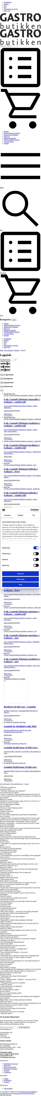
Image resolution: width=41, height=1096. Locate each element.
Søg (1, 230)
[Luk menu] (13, 320)
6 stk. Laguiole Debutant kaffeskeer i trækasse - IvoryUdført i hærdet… (22, 470)
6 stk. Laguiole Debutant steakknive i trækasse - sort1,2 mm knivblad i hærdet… (22, 660)
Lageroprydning (9, 141)
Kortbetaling (7, 2)
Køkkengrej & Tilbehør (11, 135)
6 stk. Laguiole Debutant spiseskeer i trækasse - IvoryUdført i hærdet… (22, 589)
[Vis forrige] (1, 786)
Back (2, 375)
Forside (6, 1078)
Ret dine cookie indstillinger (28, 1092)
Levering (6, 1070)
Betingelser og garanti (10, 1069)
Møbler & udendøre (10, 138)
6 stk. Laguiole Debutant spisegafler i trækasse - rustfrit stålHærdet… (22, 400)
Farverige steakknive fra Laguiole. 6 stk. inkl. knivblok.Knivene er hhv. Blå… (20, 729)
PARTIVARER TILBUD (11, 140)
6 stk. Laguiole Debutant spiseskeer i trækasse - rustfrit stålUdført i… (21, 613)
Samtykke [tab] (7, 515)
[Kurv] (20, 128)
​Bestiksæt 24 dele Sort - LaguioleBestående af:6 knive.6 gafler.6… (21, 694)
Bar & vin (7, 136)
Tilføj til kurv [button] (8, 414)
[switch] (36, 553)
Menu (2, 187)
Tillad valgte (20, 579)
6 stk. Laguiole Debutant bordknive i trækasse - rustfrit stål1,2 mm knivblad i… (22, 449)
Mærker (6, 131)
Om (5, 7)
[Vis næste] (2, 786)
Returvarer (7, 11)
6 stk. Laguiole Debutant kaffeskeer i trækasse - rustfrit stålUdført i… (21, 494)
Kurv (1, 315)
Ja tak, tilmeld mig (24, 1027)
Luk (2, 390)
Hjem (1, 350)
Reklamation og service (11, 9)
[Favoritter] (20, 87)
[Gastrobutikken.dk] (20, 28)
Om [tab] (33, 515)
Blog (5, 6)
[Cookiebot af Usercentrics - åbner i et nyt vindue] (30, 510)
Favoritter (3, 273)
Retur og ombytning (10, 1067)
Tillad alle (20, 573)
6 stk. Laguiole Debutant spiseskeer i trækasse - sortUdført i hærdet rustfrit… (22, 636)
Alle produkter (8, 350)
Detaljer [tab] (20, 515)
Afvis (20, 585)
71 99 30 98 (6, 1045)
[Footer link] (6, 1093)
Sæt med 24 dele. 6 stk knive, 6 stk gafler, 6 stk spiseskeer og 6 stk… (22, 747)
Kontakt (6, 4)
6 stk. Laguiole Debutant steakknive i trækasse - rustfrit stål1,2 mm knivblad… (22, 424)
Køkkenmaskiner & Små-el (12, 133)
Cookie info (7, 1072)
